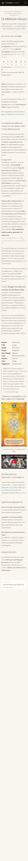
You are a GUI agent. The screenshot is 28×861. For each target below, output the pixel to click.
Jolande (15, 490)
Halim (15, 487)
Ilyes (2, 490)
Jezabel (7, 490)
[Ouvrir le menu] (25, 3)
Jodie (11, 490)
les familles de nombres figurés (15, 114)
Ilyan (23, 487)
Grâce (11, 487)
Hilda (19, 487)
